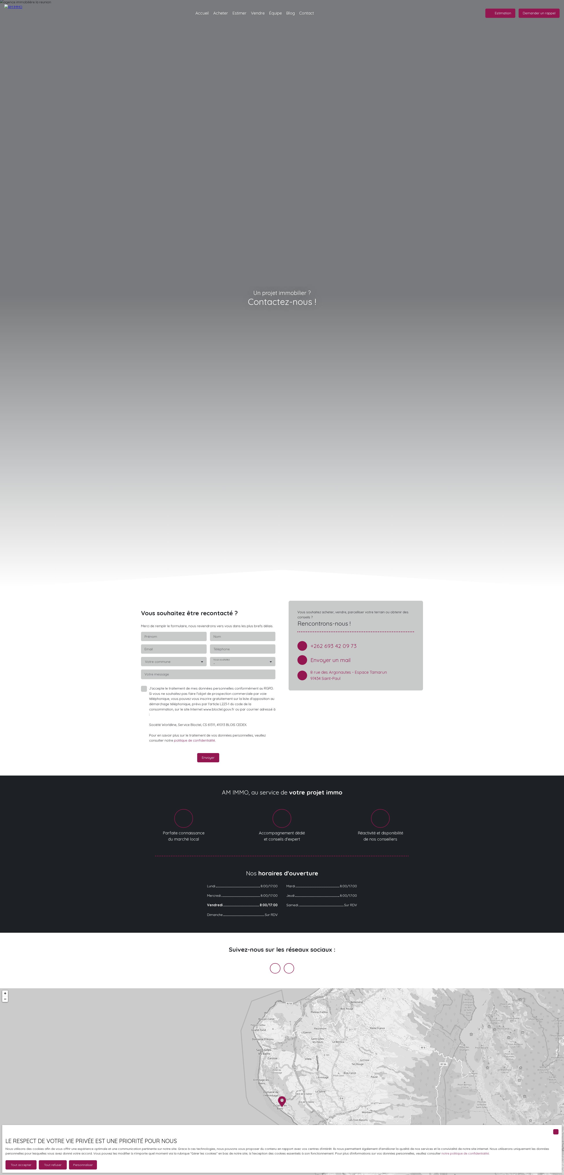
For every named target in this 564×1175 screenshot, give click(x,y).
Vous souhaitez (221, 659)
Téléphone (221, 649)
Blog (290, 13)
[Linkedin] (289, 968)
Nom (217, 636)
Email (149, 649)
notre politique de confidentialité (465, 1153)
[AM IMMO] (21, 13)
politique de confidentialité (194, 740)
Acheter (220, 13)
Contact (306, 13)
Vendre (258, 13)
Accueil (202, 13)
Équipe (275, 13)
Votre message (157, 674)
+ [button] (5, 993)
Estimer (239, 13)
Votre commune (158, 662)
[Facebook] (275, 968)
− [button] (5, 999)
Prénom (151, 636)
